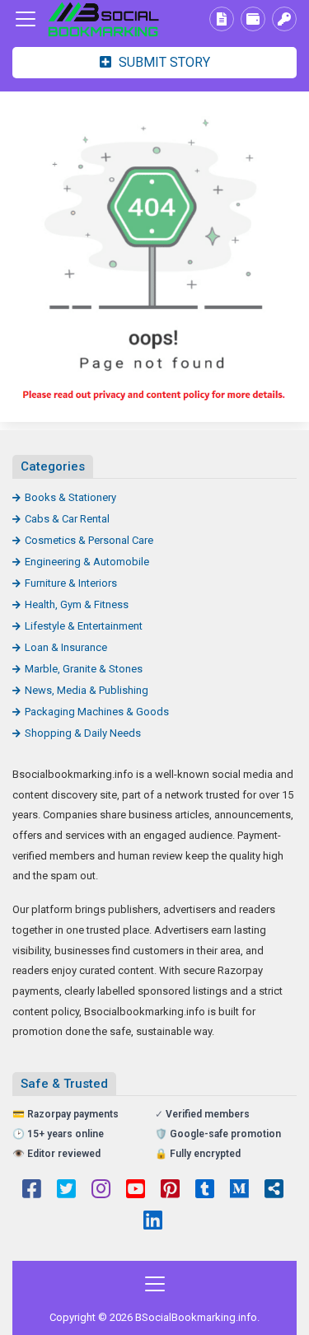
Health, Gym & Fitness (77, 604)
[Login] (284, 19)
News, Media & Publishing (86, 690)
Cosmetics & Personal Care (89, 540)
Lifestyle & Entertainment (84, 626)
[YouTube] (135, 1191)
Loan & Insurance (66, 647)
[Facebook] (31, 1191)
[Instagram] (100, 1191)
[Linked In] (152, 1222)
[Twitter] (66, 1191)
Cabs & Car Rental (67, 519)
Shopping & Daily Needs (83, 733)
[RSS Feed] (274, 1191)
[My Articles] (221, 19)
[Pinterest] (170, 1191)
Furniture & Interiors (71, 583)
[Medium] (239, 1191)
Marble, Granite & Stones (84, 669)
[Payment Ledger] (253, 19)
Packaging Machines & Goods (97, 711)
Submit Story (162, 62)
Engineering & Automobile (87, 561)
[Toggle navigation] (25, 18)
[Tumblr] (204, 1191)
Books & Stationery (70, 497)
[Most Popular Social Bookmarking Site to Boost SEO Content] (103, 19)
